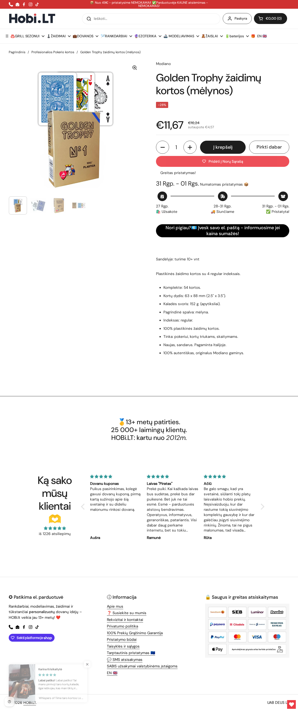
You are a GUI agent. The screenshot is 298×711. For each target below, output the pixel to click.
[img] (54, 528)
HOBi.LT (29, 702)
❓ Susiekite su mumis (126, 612)
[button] (270, 18)
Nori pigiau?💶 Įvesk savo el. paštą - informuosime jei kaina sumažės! (223, 231)
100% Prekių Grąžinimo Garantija (135, 633)
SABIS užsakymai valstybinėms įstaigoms (142, 666)
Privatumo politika (122, 626)
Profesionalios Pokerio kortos (52, 52)
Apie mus (115, 606)
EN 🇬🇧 (112, 672)
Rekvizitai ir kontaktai (125, 619)
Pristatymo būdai (122, 639)
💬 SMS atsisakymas (124, 659)
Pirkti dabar (269, 147)
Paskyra (241, 18)
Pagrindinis (17, 52)
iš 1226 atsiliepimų (55, 533)
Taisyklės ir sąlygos (123, 646)
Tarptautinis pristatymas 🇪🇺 (131, 652)
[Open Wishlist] (291, 704)
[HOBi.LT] (32, 18)
